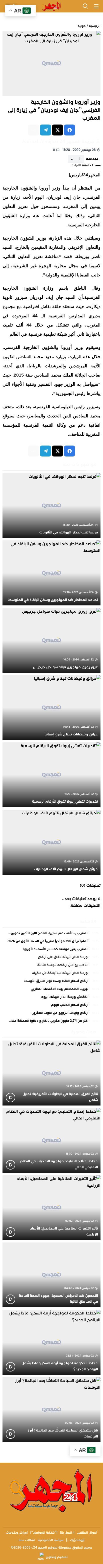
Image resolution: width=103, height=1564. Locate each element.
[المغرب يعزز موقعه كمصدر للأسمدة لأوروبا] (51, 950)
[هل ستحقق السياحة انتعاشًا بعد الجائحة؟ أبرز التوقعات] (51, 1409)
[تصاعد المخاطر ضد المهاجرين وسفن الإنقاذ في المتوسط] (51, 572)
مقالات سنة (26, 1540)
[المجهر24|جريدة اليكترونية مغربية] (52, 6)
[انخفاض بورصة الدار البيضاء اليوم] (51, 998)
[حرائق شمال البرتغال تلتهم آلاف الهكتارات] (51, 842)
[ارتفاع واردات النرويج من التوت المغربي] (51, 1014)
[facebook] (69, 130)
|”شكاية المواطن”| (44, 1532)
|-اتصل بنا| (67, 1532)
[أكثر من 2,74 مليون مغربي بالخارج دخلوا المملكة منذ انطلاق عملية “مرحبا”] (51, 1021)
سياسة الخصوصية (51, 1540)
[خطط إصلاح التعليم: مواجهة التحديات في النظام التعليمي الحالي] (51, 1140)
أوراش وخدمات (17, 1532)
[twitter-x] (57, 130)
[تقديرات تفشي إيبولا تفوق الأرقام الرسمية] (51, 774)
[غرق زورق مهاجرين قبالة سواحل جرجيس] (51, 640)
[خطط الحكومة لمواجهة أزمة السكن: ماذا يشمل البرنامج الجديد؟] (51, 1342)
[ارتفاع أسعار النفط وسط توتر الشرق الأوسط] (51, 982)
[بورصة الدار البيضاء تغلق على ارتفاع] (51, 958)
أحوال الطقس (87, 1532)
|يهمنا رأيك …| (75, 1540)
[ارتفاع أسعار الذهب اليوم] (51, 1006)
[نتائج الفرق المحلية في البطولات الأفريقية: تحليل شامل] (51, 1073)
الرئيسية (94, 26)
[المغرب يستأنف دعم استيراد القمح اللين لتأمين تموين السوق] (51, 934)
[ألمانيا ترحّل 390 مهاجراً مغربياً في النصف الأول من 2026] (51, 942)
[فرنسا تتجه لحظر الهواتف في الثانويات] (51, 505)
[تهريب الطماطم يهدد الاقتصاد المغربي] (51, 990)
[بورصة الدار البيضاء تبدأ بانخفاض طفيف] (51, 974)
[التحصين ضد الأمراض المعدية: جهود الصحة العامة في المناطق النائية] (51, 1274)
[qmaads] (51, 1490)
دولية (82, 26)
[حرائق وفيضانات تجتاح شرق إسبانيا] (51, 707)
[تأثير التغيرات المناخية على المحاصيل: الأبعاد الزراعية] (51, 1207)
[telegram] (45, 130)
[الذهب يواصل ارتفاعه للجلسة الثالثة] (51, 966)
